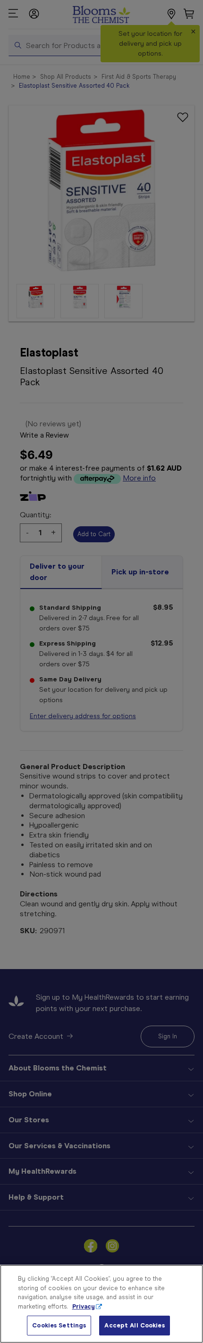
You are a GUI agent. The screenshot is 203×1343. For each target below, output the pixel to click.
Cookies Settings (59, 1325)
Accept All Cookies (134, 1325)
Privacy (83, 1306)
